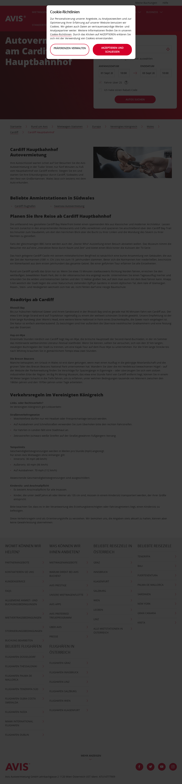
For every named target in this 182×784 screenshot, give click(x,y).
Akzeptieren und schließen (112, 49)
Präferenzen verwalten (70, 48)
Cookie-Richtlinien (61, 34)
